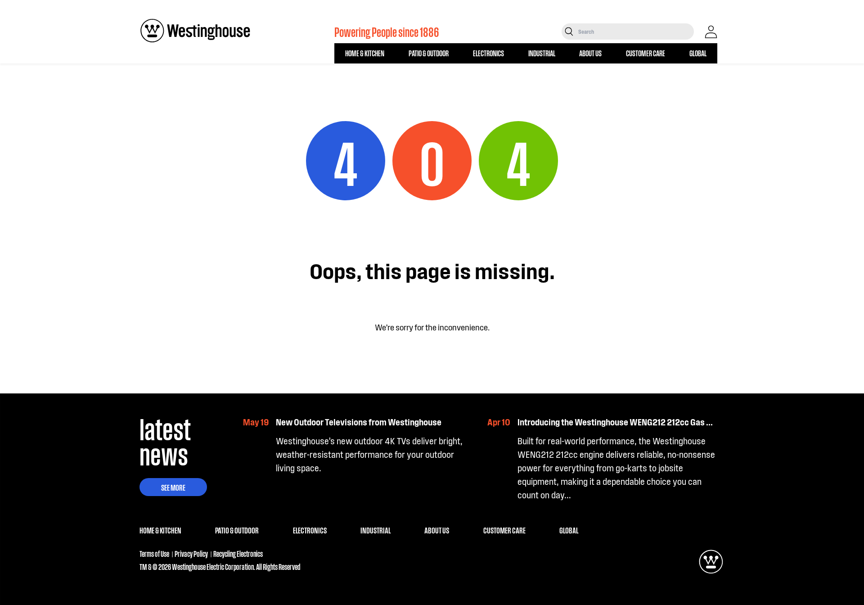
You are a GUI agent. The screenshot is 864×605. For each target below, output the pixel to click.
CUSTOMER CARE (645, 53)
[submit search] (569, 31)
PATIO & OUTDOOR (429, 53)
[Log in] (711, 32)
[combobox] (635, 31)
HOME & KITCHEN (364, 53)
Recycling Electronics (238, 553)
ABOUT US (590, 53)
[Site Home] (195, 31)
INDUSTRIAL (541, 53)
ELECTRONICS (488, 53)
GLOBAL (697, 53)
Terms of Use (154, 553)
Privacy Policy (191, 553)
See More (173, 487)
